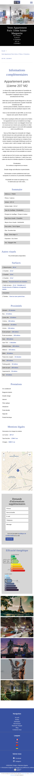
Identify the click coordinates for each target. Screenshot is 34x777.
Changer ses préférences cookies (24, 767)
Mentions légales (23, 765)
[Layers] (29, 454)
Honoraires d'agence (7, 767)
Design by (19, 770)
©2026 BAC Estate (11, 765)
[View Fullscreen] (4, 459)
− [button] (3, 456)
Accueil (3, 51)
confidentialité (23, 773)
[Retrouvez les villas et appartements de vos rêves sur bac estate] (17, 3)
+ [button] (3, 454)
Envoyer (9, 539)
